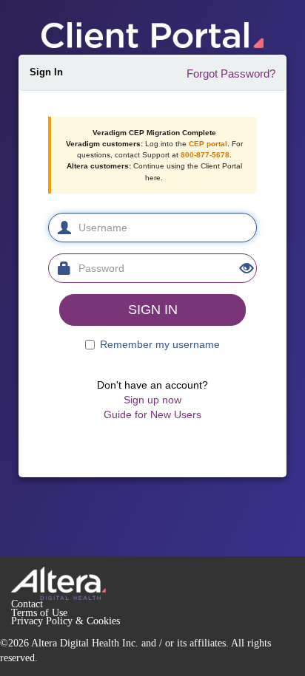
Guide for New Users (152, 414)
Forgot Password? (231, 73)
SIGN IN (153, 309)
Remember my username (160, 344)
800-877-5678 (205, 155)
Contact (27, 604)
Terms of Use (39, 612)
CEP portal (208, 144)
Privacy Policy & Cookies (65, 621)
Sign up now (152, 400)
